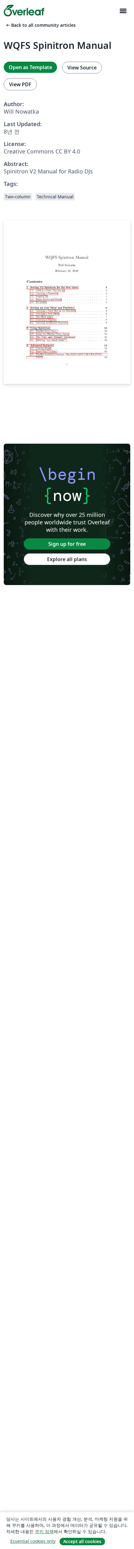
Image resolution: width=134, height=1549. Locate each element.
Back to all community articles (40, 25)
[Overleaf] (24, 10)
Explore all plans (67, 559)
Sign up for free (67, 544)
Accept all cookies (82, 1541)
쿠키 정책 (44, 1531)
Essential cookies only (32, 1541)
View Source (82, 67)
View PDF (20, 84)
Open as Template (30, 67)
